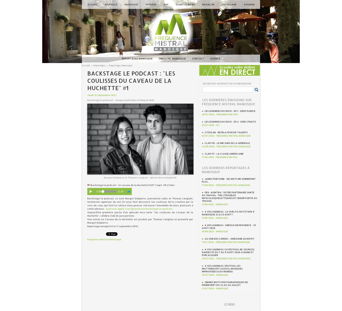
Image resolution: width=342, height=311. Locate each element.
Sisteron (151, 4)
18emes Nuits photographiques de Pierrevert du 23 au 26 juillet (225, 283)
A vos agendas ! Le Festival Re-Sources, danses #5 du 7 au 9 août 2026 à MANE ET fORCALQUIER (228, 252)
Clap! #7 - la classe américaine (224, 153)
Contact (198, 58)
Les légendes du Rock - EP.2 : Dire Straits (230, 121)
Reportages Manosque (137, 58)
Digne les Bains (185, 4)
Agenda (215, 58)
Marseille (111, 4)
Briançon (208, 4)
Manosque (132, 4)
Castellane (229, 4)
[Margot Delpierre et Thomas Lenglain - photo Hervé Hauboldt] (140, 105)
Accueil (92, 4)
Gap (166, 4)
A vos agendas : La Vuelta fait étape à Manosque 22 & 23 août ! (228, 213)
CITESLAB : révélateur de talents (226, 132)
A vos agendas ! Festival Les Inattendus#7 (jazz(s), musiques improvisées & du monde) (222, 268)
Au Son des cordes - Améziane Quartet (229, 238)
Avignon (249, 4)
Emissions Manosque (173, 58)
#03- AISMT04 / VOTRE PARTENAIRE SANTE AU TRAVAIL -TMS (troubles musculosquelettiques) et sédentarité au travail (229, 196)
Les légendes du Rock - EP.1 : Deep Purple (230, 111)
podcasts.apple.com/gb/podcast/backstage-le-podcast (139, 208)
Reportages (100, 65)
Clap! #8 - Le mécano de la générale (227, 143)
